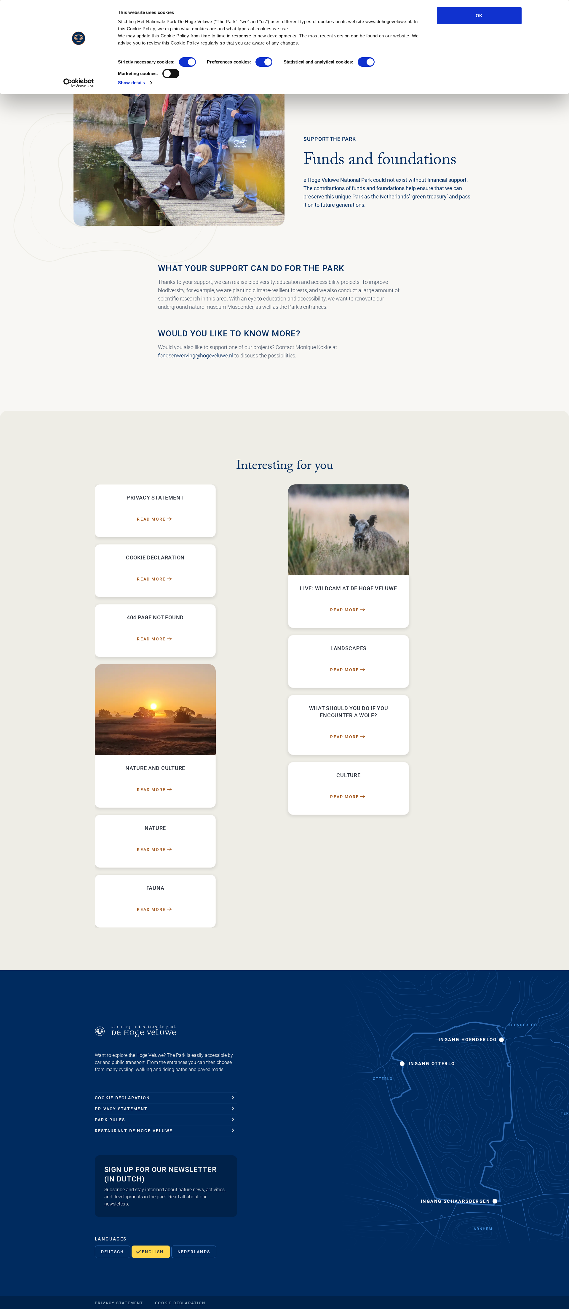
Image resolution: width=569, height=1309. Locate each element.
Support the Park (329, 139)
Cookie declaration (122, 1097)
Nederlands (194, 1251)
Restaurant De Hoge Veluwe (133, 1130)
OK (479, 15)
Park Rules (110, 1119)
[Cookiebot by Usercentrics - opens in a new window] (79, 82)
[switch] (263, 62)
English (153, 1251)
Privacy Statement (121, 1108)
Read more (151, 519)
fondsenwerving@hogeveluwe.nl (195, 355)
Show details (131, 82)
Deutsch (112, 1251)
